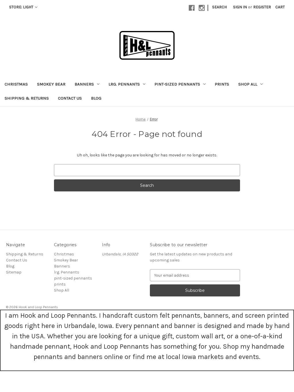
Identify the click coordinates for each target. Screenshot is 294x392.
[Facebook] (192, 8)
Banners (84, 84)
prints (222, 84)
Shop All (247, 84)
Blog (96, 98)
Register (262, 7)
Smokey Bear (51, 84)
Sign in (240, 7)
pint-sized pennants (177, 84)
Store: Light (21, 7)
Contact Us (70, 98)
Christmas (16, 84)
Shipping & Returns (27, 98)
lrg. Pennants (124, 84)
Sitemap (14, 272)
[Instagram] (202, 8)
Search (219, 7)
